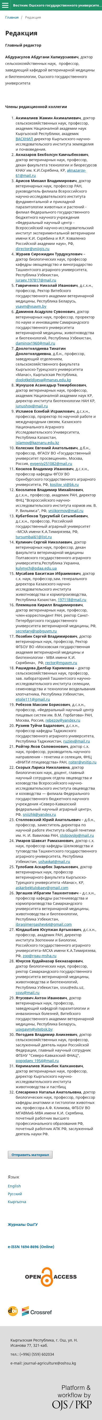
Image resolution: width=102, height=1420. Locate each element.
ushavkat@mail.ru (54, 861)
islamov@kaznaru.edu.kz (37, 442)
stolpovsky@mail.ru (77, 835)
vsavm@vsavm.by (31, 306)
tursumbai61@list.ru (34, 536)
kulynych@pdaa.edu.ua (36, 568)
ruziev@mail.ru (76, 741)
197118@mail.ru (72, 599)
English (14, 1185)
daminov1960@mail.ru (35, 343)
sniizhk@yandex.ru (39, 814)
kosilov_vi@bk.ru (64, 484)
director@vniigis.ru (32, 248)
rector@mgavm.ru (61, 662)
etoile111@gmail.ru (33, 699)
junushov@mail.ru (32, 405)
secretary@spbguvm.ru (36, 630)
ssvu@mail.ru (27, 992)
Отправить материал (30, 1154)
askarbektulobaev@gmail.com (42, 887)
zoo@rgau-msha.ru (39, 955)
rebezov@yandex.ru (63, 720)
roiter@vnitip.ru (83, 762)
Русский (15, 1193)
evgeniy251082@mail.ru (51, 463)
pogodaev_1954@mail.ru (37, 1060)
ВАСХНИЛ (24, 138)
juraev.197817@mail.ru (36, 280)
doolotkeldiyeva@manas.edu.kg (43, 379)
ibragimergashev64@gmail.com (44, 924)
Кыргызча (17, 1201)
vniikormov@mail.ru (65, 510)
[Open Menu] (5, 5)
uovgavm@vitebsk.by (34, 1029)
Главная (12, 17)
